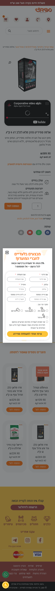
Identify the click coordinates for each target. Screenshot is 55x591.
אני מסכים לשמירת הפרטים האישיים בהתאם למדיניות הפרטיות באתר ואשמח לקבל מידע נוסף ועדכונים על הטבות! (27, 325)
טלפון (45, 285)
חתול (27, 311)
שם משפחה (21, 274)
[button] (7, 252)
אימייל (23, 285)
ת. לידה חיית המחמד (18, 295)
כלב (39, 311)
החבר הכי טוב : (42, 304)
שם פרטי (44, 274)
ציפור (40, 317)
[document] (27, 295)
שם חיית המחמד (42, 295)
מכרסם (13, 311)
